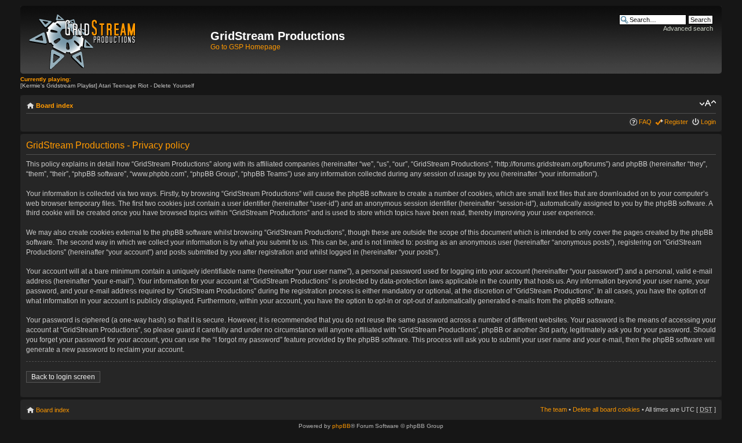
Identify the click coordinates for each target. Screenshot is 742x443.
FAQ (645, 121)
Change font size (707, 103)
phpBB (341, 426)
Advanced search (688, 28)
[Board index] (116, 40)
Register (676, 121)
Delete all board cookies (606, 409)
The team (553, 409)
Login (708, 121)
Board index (54, 105)
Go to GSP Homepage (245, 47)
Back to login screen (63, 377)
